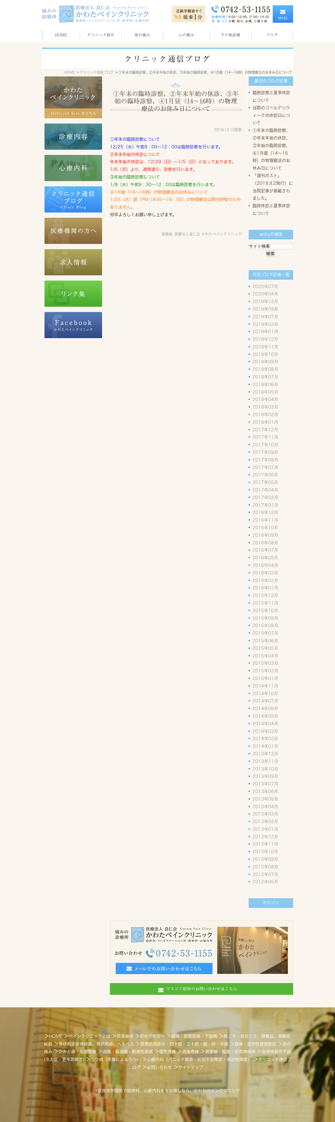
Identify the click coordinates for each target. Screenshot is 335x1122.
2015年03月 (265, 663)
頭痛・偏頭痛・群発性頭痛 (128, 1052)
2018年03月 (265, 407)
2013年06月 (265, 791)
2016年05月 (265, 558)
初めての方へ (152, 1036)
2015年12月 (265, 595)
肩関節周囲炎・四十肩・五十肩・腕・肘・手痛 (184, 1044)
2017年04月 (265, 490)
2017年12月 (265, 430)
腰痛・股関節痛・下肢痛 (194, 1036)
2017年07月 (265, 467)
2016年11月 (265, 520)
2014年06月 (265, 708)
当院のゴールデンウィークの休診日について (271, 115)
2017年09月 (265, 452)
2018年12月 (265, 339)
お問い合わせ (159, 1067)
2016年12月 (265, 512)
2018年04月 (265, 399)
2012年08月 (265, 867)
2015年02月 (265, 671)
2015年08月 (265, 625)
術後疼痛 (190, 1052)
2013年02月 (265, 821)
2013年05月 (265, 799)
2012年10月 (265, 852)
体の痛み (142, 35)
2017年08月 (265, 460)
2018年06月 (265, 384)
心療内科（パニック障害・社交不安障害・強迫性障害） (199, 1059)
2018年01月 (265, 422)
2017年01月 (265, 505)
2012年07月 (265, 874)
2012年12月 (265, 837)
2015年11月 (265, 603)
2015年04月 (265, 656)
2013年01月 (265, 829)
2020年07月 (265, 286)
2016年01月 (265, 588)
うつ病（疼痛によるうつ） (116, 1059)
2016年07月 (265, 550)
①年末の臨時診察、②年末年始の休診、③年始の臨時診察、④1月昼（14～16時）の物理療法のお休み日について (176, 101)
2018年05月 (265, 392)
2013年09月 (265, 776)
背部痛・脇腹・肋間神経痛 (230, 1052)
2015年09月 (265, 618)
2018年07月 (265, 377)
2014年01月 (265, 746)
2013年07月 (265, 784)
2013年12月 (265, 754)
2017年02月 (265, 497)
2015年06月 (265, 641)
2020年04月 (265, 294)
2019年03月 (265, 324)
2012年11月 (265, 844)
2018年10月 (265, 354)
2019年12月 (265, 301)
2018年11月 (265, 347)
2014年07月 (265, 701)
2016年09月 (265, 535)
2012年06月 (265, 882)
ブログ (272, 35)
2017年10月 (265, 445)
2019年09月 (265, 309)
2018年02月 (265, 414)
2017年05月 (265, 482)
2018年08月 (265, 369)
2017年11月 (265, 437)
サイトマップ (190, 1067)
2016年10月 (265, 528)
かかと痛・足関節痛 (77, 1052)
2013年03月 (265, 814)
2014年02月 (265, 738)
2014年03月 (265, 731)
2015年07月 (265, 633)
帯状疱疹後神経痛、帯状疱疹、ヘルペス (96, 1044)
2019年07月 (265, 317)
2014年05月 (265, 716)
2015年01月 (265, 678)
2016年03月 (265, 573)
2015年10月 (265, 611)
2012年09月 (265, 859)
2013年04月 (265, 807)
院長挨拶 (125, 1036)
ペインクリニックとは (89, 1036)
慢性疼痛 (167, 1052)
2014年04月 (265, 724)
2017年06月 (265, 475)
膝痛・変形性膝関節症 (255, 1044)
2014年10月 (265, 693)
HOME (61, 35)
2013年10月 (265, 769)
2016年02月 (265, 580)
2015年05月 (265, 648)
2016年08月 (265, 543)
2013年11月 (265, 761)
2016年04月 (265, 565)
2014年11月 (265, 686)
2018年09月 (265, 362)
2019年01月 (265, 332)
